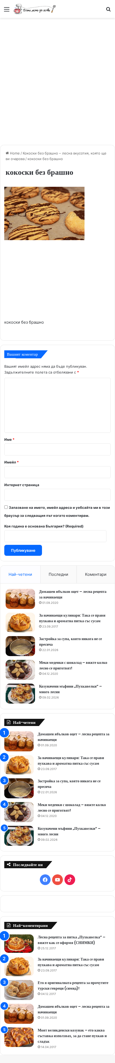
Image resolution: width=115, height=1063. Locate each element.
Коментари (95, 574)
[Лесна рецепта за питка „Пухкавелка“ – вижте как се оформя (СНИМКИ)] (19, 943)
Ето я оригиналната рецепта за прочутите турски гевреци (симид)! (73, 985)
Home (14, 153)
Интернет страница (21, 485)
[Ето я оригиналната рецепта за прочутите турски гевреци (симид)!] (19, 990)
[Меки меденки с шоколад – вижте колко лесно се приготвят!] (20, 670)
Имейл (11, 462)
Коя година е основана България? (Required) (43, 526)
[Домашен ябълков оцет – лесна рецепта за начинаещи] (20, 599)
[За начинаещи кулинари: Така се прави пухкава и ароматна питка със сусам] (20, 622)
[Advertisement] (57, 80)
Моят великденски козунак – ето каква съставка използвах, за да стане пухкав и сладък (72, 1036)
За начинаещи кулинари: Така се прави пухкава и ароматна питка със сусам (72, 618)
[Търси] (108, 11)
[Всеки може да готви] (34, 9)
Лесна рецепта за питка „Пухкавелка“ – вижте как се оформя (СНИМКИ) (71, 939)
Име (9, 439)
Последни (58, 574)
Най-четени (20, 574)
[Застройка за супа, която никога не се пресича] (20, 646)
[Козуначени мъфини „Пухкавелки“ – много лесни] (20, 694)
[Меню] (6, 11)
